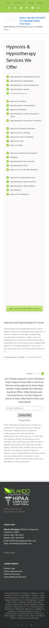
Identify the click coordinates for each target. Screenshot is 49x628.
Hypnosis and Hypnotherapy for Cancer (24, 322)
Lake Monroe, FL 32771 (26, 613)
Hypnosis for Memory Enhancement (23, 153)
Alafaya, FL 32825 (38, 598)
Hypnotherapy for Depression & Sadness (25, 121)
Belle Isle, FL (29, 609)
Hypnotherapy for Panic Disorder (22, 161)
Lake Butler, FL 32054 (25, 602)
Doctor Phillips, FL (25, 595)
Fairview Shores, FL (37, 607)
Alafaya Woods (10, 600)
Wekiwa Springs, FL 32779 (15, 598)
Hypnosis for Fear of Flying (20, 133)
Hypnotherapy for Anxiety (19, 89)
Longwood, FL (12, 611)
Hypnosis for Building (18, 110)
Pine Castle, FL (31, 616)
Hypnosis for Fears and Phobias (22, 137)
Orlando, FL (14, 618)
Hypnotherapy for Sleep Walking (22, 186)
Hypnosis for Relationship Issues (22, 177)
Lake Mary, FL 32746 (11, 595)
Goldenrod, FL (19, 609)
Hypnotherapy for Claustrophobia (22, 105)
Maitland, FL (25, 593)
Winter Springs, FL (32, 600)
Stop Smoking (15, 190)
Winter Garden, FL (19, 607)
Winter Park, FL (15, 593)
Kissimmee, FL (9, 609)
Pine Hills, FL (40, 616)
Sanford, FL (21, 616)
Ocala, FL (28, 598)
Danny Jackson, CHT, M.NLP (15, 357)
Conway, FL (8, 604)
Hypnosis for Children (18, 101)
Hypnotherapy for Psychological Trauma (25, 77)
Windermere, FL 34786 (21, 604)
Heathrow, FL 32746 (37, 593)
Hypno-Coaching (16, 145)
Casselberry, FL (39, 609)
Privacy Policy (24, 420)
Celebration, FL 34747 (36, 604)
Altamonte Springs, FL (25, 611)
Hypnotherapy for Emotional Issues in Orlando (23, 26)
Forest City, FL (37, 602)
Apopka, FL (12, 616)
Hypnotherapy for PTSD (19, 165)
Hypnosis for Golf (16, 141)
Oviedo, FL (35, 595)
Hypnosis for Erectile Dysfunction (22, 128)
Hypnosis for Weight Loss (19, 194)
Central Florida (34, 618)
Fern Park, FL (20, 600)
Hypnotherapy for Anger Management (24, 85)
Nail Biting (14, 157)
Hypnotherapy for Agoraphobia (21, 81)
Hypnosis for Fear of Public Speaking (24, 170)
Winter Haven (23, 618)
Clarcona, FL (14, 613)
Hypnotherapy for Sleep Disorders (23, 182)
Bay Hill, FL (8, 607)
